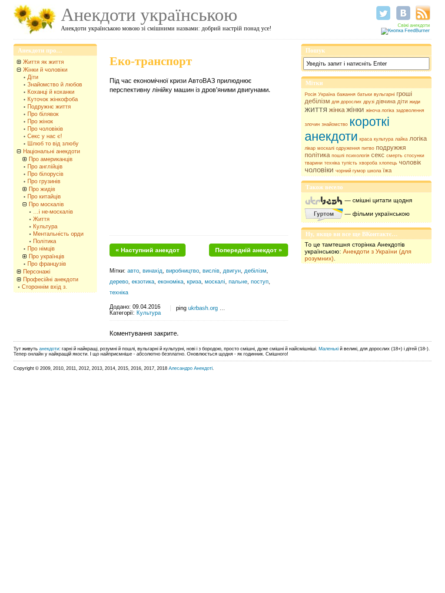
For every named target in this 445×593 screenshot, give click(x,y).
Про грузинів (43, 181)
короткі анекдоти (347, 128)
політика (317, 155)
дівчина (385, 101)
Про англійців (45, 166)
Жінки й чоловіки (45, 69)
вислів (211, 271)
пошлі (338, 155)
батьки (364, 94)
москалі (325, 148)
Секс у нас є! (44, 136)
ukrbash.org (203, 308)
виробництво (182, 271)
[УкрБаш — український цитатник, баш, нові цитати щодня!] (324, 200)
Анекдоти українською (149, 15)
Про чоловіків (45, 128)
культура (383, 139)
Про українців (46, 256)
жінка (337, 109)
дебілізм (317, 101)
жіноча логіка (380, 110)
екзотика (143, 282)
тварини (313, 162)
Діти (32, 77)
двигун (232, 271)
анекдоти (49, 348)
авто (133, 271)
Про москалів (46, 204)
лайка (401, 139)
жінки (355, 109)
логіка (418, 138)
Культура (45, 226)
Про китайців (44, 196)
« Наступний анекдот (147, 250)
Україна (326, 94)
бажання (346, 94)
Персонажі (36, 271)
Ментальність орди (58, 234)
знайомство (335, 124)
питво (368, 148)
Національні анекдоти (51, 151)
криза (194, 282)
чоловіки (319, 170)
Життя (41, 219)
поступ (260, 282)
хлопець (388, 162)
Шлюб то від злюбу (53, 143)
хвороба (368, 162)
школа (374, 170)
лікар (310, 148)
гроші (404, 93)
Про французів (46, 263)
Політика (44, 241)
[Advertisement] (199, 168)
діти (402, 101)
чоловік (410, 162)
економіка (170, 282)
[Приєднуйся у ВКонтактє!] (403, 13)
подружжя (391, 147)
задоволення (410, 110)
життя (316, 109)
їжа (387, 170)
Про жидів (42, 189)
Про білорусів (45, 174)
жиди (414, 101)
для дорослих (347, 101)
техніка (332, 162)
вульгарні (384, 94)
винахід (153, 271)
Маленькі (329, 348)
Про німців (41, 248)
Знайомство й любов (54, 84)
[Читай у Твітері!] (383, 13)
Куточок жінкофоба (52, 99)
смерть (394, 155)
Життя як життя (43, 62)
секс (378, 155)
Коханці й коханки (50, 92)
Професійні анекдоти (50, 279)
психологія (357, 155)
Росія (310, 94)
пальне (238, 282)
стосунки (414, 155)
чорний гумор (350, 170)
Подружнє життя (49, 106)
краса (365, 139)
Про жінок (40, 121)
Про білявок (43, 114)
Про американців (51, 159)
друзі (368, 101)
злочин (312, 124)
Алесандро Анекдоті (191, 368)
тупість (349, 162)
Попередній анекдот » (248, 250)
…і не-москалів (53, 211)
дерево (119, 282)
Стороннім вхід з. (44, 286)
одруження (348, 148)
